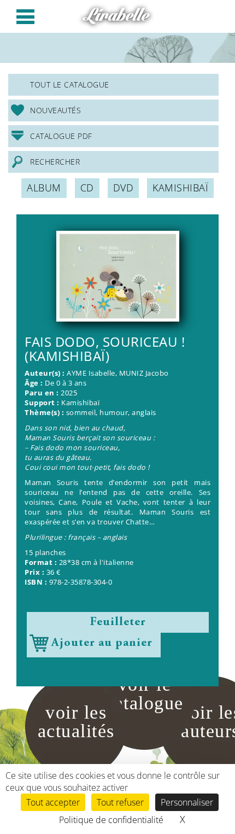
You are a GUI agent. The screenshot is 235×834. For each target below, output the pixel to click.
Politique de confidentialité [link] (111, 820)
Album (44, 187)
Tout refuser (120, 802)
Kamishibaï (180, 187)
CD (87, 187)
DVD (123, 187)
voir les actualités (76, 721)
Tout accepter (53, 802)
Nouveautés (55, 110)
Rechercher (55, 161)
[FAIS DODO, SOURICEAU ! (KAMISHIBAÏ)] (117, 276)
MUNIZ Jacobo (144, 373)
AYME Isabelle (91, 373)
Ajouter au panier (101, 643)
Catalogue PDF (61, 136)
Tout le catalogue (69, 84)
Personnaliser (187, 802)
